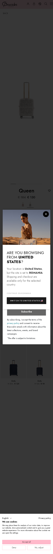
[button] (7, 518)
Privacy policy (45, 518)
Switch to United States (25, 300)
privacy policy (13, 323)
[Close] (46, 214)
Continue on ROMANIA (19, 293)
